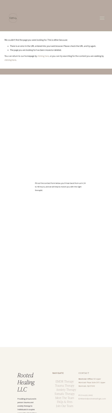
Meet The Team (64, 398)
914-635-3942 (86, 395)
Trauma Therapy (64, 385)
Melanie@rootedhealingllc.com (93, 398)
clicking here (43, 56)
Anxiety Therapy (66, 389)
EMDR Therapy (65, 381)
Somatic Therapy (65, 394)
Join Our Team (64, 406)
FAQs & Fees (65, 402)
